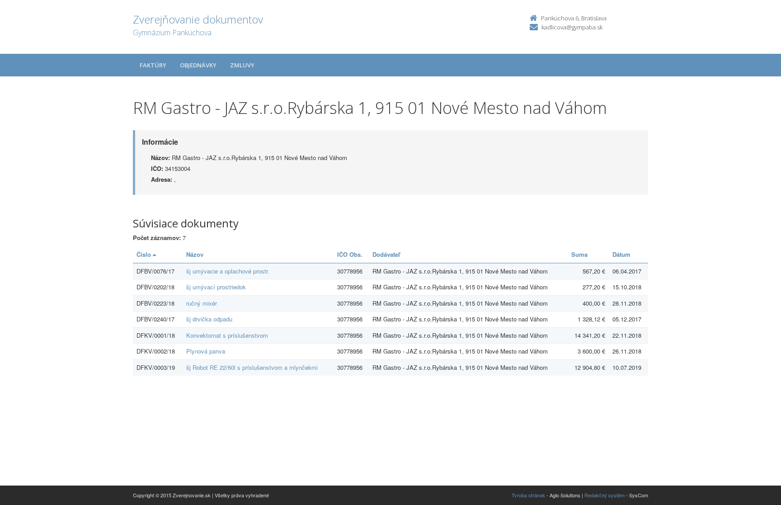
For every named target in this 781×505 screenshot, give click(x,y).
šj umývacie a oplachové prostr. (227, 271)
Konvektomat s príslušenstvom (227, 335)
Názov (194, 254)
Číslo (144, 254)
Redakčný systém (604, 495)
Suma (579, 254)
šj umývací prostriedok (216, 287)
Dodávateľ (386, 254)
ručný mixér (201, 303)
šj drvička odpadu (209, 319)
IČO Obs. (349, 254)
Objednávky (198, 65)
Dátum (621, 254)
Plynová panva (205, 351)
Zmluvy (242, 65)
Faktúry (153, 65)
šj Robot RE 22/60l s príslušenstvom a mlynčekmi (252, 367)
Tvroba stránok (528, 495)
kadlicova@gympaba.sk (571, 27)
